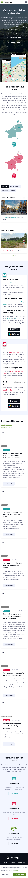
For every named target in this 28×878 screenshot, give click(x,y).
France (13, 190)
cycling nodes (14, 217)
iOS (16, 318)
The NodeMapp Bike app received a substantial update (12, 514)
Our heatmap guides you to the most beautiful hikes (13, 674)
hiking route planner (14, 352)
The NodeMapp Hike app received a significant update (12, 565)
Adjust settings (5, 874)
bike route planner (16, 283)
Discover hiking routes (14, 47)
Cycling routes (6, 217)
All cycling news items (6, 425)
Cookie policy (15, 870)
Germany (5, 190)
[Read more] (14, 438)
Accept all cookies (20, 874)
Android (9, 318)
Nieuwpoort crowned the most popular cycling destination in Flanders (12, 455)
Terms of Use (21, 862)
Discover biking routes (14, 37)
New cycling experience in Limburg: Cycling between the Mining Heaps (13, 616)
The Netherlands (14, 186)
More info (13, 793)
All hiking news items (6, 427)
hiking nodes (14, 250)
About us (5, 862)
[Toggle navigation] (26, 2)
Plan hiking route (15, 42)
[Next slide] (26, 197)
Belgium (4, 186)
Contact (13, 862)
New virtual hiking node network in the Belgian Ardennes (12, 726)
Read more (8, 484)
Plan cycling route (15, 33)
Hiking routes (6, 250)
